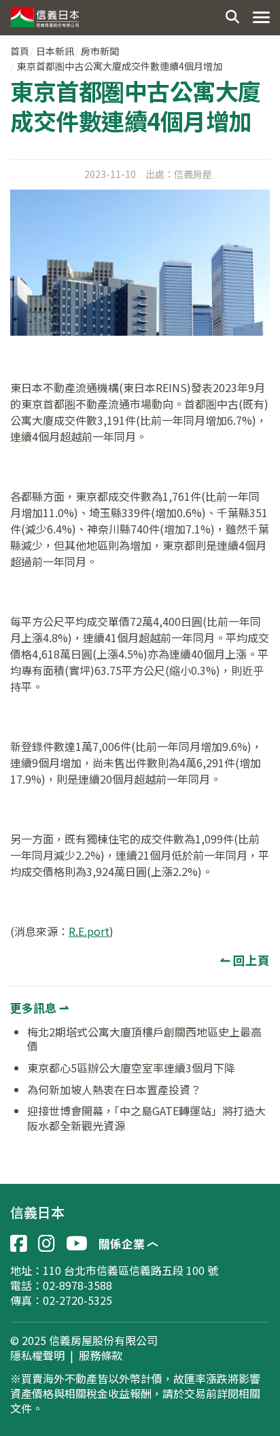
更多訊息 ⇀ (39, 1007)
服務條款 (100, 1355)
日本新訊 (55, 51)
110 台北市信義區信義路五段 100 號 (130, 1270)
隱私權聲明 (37, 1355)
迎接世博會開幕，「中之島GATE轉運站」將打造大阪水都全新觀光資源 (146, 1118)
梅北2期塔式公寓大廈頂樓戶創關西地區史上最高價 (144, 1039)
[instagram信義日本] (46, 1243)
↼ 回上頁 (245, 959)
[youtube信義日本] (77, 1243)
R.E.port (89, 931)
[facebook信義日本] (18, 1243)
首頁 (19, 51)
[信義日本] (44, 13)
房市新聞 (100, 51)
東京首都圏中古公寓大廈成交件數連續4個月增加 (119, 66)
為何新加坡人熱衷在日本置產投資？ (114, 1089)
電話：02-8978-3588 (61, 1285)
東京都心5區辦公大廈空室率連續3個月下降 (131, 1068)
